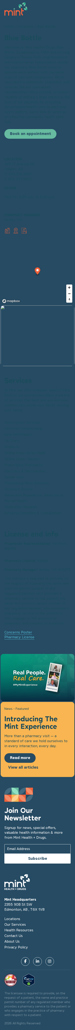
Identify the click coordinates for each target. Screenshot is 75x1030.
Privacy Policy (16, 947)
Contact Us (13, 935)
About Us (12, 941)
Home (9, 26)
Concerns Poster (18, 632)
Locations (25, 26)
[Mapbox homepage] (11, 301)
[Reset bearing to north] (69, 300)
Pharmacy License (19, 637)
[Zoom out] (69, 294)
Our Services (15, 924)
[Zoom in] (69, 288)
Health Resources (18, 930)
